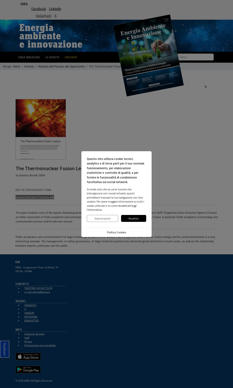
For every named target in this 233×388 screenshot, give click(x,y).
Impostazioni (102, 218)
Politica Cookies (116, 232)
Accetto (134, 218)
